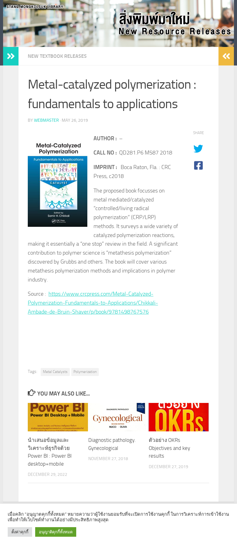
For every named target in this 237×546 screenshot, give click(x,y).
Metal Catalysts (55, 372)
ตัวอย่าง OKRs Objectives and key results (169, 448)
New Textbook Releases (57, 56)
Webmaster (46, 120)
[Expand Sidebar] (11, 56)
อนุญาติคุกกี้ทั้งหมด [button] (56, 532)
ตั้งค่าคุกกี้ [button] (19, 532)
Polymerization (85, 372)
